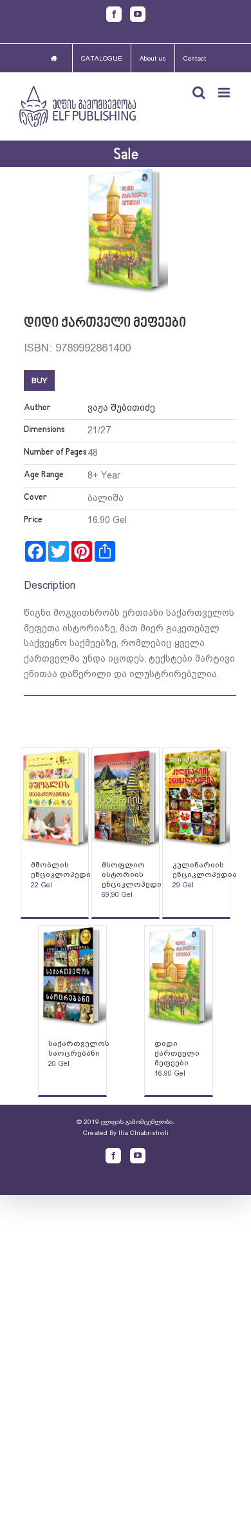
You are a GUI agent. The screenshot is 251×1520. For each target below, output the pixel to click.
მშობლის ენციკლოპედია (63, 869)
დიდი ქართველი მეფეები (177, 1053)
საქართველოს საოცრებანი (78, 1048)
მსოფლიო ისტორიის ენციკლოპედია (134, 874)
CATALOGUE (101, 58)
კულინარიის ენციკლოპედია (204, 869)
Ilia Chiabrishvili (143, 1132)
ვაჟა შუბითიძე (121, 407)
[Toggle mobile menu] (225, 92)
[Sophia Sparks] (55, 798)
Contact (194, 58)
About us (153, 58)
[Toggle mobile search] (198, 92)
